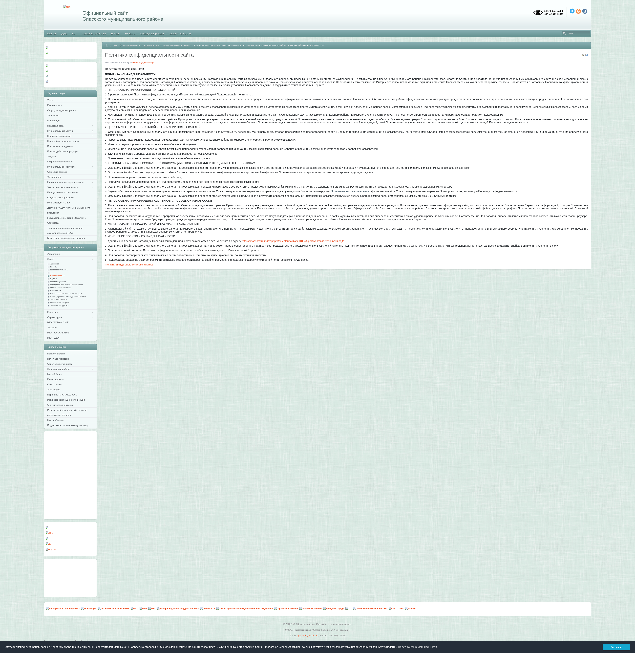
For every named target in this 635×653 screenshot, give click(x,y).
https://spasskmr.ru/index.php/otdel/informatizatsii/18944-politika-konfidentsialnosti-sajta (293, 241)
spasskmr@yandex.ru (307, 635)
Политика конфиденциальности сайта (149, 55)
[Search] (564, 33)
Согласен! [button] (616, 647)
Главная (108, 45)
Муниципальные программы (176, 45)
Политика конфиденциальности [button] (417, 647)
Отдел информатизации (143, 62)
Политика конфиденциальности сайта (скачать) (129, 264)
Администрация (151, 45)
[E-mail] (586, 55)
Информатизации (131, 45)
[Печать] (583, 55)
